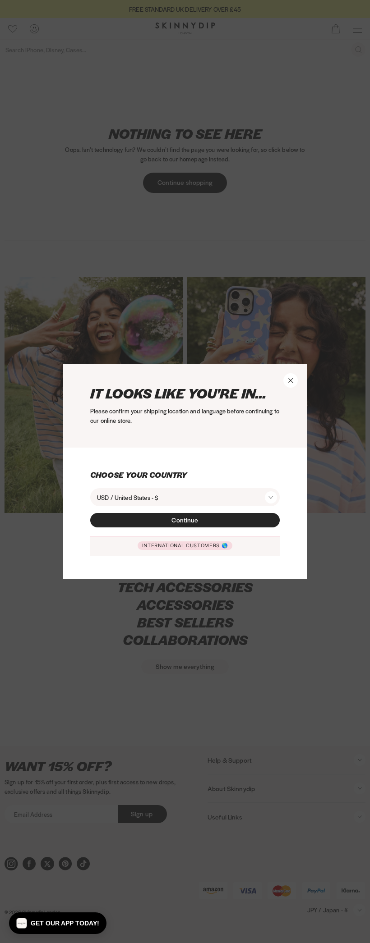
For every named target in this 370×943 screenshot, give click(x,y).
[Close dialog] (110, 336)
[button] (57, 923)
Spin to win (234, 578)
